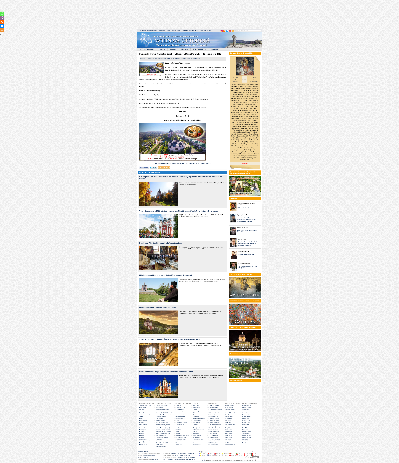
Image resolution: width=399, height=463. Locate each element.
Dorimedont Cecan (230, 444)
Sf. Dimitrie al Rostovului (214, 424)
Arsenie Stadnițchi (229, 405)
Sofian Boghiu (228, 429)
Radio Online (178, 441)
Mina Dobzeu (228, 435)
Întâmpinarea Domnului (161, 422)
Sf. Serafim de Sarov (213, 416)
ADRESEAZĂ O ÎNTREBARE (182, 455)
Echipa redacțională (152, 30)
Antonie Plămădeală (230, 413)
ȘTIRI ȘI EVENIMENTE (147, 49)
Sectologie (178, 429)
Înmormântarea (143, 442)
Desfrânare (196, 416)
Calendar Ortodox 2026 (162, 405)
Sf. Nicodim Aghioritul (213, 426)
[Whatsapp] (2, 14)
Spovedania (142, 427)
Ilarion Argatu (245, 424)
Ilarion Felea (245, 426)
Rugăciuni (141, 431)
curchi (168, 58)
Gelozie (195, 413)
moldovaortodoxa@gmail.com (149, 455)
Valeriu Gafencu (229, 441)
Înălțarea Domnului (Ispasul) (163, 429)
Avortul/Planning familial (199, 418)
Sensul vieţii (196, 405)
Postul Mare (159, 439)
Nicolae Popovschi (230, 424)
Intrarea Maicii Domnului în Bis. (163, 414)
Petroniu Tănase (246, 431)
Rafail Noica (245, 442)
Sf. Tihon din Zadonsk (213, 420)
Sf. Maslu (141, 437)
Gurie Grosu (228, 418)
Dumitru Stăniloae (246, 416)
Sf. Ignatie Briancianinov (214, 422)
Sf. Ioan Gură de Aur (213, 405)
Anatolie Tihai (228, 411)
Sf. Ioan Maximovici (213, 429)
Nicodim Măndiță (246, 437)
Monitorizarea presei (180, 439)
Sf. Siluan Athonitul (213, 435)
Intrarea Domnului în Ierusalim (163, 426)
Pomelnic (141, 433)
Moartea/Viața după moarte (182, 435)
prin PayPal (155, 459)
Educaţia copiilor (197, 427)
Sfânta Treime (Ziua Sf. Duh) (163, 433)
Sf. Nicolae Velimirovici (214, 427)
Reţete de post (159, 444)
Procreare (195, 424)
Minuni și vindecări (180, 418)
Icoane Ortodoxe (143, 413)
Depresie (195, 414)
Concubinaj (196, 411)
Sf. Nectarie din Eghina (214, 439)
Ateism (177, 431)
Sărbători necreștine (161, 446)
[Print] (2, 22)
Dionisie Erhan (229, 416)
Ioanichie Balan (246, 422)
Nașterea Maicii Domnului (192, 58)
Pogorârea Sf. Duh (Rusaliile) (163, 431)
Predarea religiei (179, 411)
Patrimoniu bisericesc (180, 437)
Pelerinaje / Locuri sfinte (145, 441)
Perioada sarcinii (197, 426)
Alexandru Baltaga (229, 409)
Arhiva (168, 30)
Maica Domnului (143, 411)
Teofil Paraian (245, 433)
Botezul (141, 418)
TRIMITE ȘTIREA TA (199, 49)
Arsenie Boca (245, 409)
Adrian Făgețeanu (246, 407)
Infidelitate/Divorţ (197, 444)
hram (172, 58)
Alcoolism (177, 433)
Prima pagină (142, 30)
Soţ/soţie (195, 431)
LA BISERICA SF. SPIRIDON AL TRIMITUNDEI (182, 453)
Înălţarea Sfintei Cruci (161, 411)
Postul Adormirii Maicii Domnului (164, 442)
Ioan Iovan (245, 439)
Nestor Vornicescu (230, 426)
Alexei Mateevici (229, 407)
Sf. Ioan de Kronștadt (213, 431)
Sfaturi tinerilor (196, 407)
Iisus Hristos (142, 407)
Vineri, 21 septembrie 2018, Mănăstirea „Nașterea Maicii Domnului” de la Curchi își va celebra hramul (178, 211)
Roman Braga (228, 431)
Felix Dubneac (229, 433)
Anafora (141, 416)
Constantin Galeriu (247, 414)
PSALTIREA (215, 49)
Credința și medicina (180, 414)
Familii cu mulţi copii (198, 439)
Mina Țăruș (228, 422)
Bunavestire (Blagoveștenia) (163, 424)
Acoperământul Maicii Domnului (164, 413)
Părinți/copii (196, 433)
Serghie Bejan (228, 427)
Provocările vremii (180, 407)
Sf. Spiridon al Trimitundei (214, 411)
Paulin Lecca (228, 437)
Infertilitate (195, 441)
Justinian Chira (246, 441)
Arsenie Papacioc (246, 405)
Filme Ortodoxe (179, 442)
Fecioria (195, 409)
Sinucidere (178, 427)
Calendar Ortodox (175, 30)
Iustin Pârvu (245, 427)
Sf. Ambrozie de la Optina (214, 413)
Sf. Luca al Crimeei (213, 437)
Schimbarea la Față (161, 435)
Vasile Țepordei (229, 442)
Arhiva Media (178, 444)
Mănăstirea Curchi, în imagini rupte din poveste (157, 307)
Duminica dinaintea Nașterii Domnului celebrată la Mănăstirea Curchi (166, 372)
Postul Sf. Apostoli (160, 441)
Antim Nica (228, 414)
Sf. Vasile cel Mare (213, 407)
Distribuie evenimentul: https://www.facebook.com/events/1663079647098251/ (183, 163)
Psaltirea (141, 435)
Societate (173, 49)
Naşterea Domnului (161, 416)
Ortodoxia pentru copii (198, 429)
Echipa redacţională (143, 457)
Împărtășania (142, 429)
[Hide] (1, 34)
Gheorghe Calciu (246, 420)
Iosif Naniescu (228, 420)
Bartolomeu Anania (247, 411)
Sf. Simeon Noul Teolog (214, 414)
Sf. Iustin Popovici (212, 433)
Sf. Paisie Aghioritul (213, 442)
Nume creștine (143, 424)
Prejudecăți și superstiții (181, 422)
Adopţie (195, 442)
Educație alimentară (180, 416)
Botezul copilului (143, 420)
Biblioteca (184, 49)
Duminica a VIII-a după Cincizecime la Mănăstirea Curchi (161, 243)
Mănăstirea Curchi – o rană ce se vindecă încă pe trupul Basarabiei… (166, 275)
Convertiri (177, 413)
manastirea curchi (180, 58)
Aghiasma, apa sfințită (144, 414)
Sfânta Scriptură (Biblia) (145, 405)
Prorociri (177, 420)
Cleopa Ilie (245, 413)
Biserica (162, 49)
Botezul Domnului (160, 420)
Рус (210, 30)
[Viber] (2, 18)
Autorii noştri (162, 30)
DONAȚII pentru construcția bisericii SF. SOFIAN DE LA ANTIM (179, 459)
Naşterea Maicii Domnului (162, 409)
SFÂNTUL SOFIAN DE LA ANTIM (186, 457)
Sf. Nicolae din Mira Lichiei (215, 409)
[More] (2, 30)
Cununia (141, 422)
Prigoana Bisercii (179, 409)
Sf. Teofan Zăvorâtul (213, 418)
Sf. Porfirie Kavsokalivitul (214, 441)
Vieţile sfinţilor (159, 407)
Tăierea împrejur (160, 418)
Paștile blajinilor (143, 439)
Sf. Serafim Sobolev (213, 444)
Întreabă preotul (143, 444)
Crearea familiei (197, 420)
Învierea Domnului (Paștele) (163, 427)
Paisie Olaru (245, 429)
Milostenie (141, 426)
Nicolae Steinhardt (246, 435)
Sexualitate (178, 426)
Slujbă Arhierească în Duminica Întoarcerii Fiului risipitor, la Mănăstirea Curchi (169, 339)
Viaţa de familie (196, 422)
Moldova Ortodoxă (143, 451)
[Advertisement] (63, 14)
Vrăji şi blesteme (179, 424)
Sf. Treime (142, 409)
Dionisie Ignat (245, 418)
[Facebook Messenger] (2, 26)
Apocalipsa (178, 405)
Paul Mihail (228, 439)
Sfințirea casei (196, 437)
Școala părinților (197, 435)
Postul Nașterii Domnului (162, 437)
